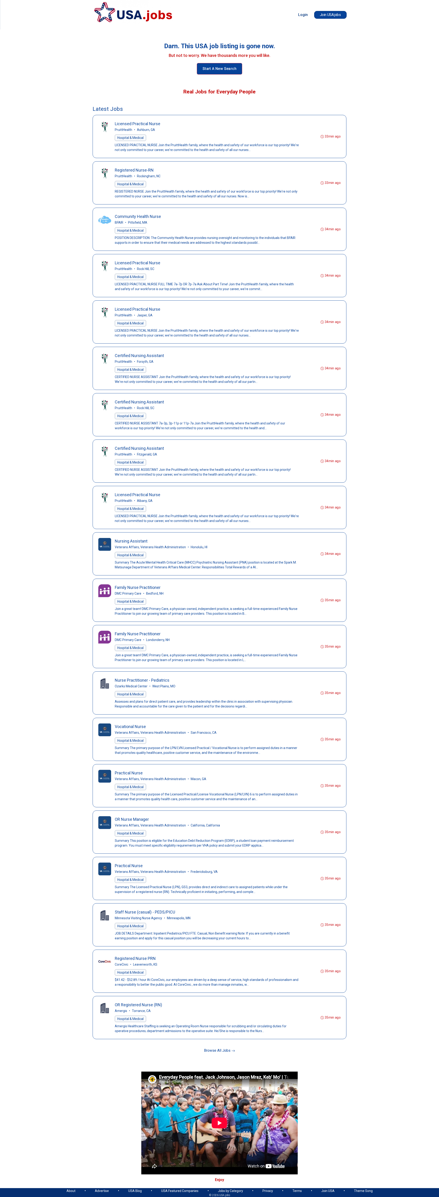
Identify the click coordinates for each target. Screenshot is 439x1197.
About (71, 1191)
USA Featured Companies (179, 1191)
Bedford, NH (154, 593)
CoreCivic (121, 964)
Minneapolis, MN (178, 918)
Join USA (328, 1191)
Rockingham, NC (149, 176)
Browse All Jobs (217, 1050)
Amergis (121, 1011)
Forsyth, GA (145, 361)
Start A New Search (219, 68)
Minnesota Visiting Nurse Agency (138, 918)
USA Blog (135, 1191)
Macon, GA (198, 779)
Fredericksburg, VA (204, 872)
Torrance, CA (141, 1011)
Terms (297, 1191)
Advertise (102, 1191)
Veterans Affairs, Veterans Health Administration (150, 547)
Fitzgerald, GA (147, 454)
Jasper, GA (145, 315)
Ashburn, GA (146, 130)
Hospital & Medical (130, 138)
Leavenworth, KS (145, 964)
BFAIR (119, 222)
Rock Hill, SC (145, 269)
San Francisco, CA (204, 732)
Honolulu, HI (199, 547)
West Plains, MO (163, 686)
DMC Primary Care (128, 593)
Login (303, 15)
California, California (205, 825)
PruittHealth (123, 130)
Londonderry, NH (158, 640)
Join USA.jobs (330, 15)
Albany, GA (145, 501)
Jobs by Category (230, 1191)
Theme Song (363, 1191)
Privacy (267, 1191)
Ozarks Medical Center (131, 686)
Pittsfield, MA (137, 222)
